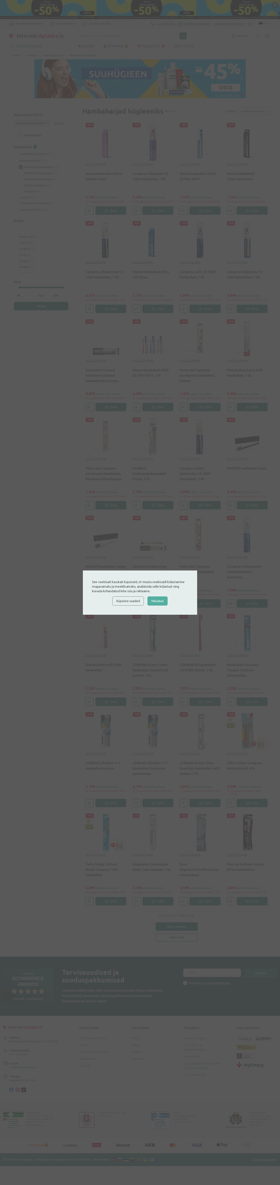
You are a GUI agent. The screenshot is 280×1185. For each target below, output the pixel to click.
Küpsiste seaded (128, 601)
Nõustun (157, 601)
